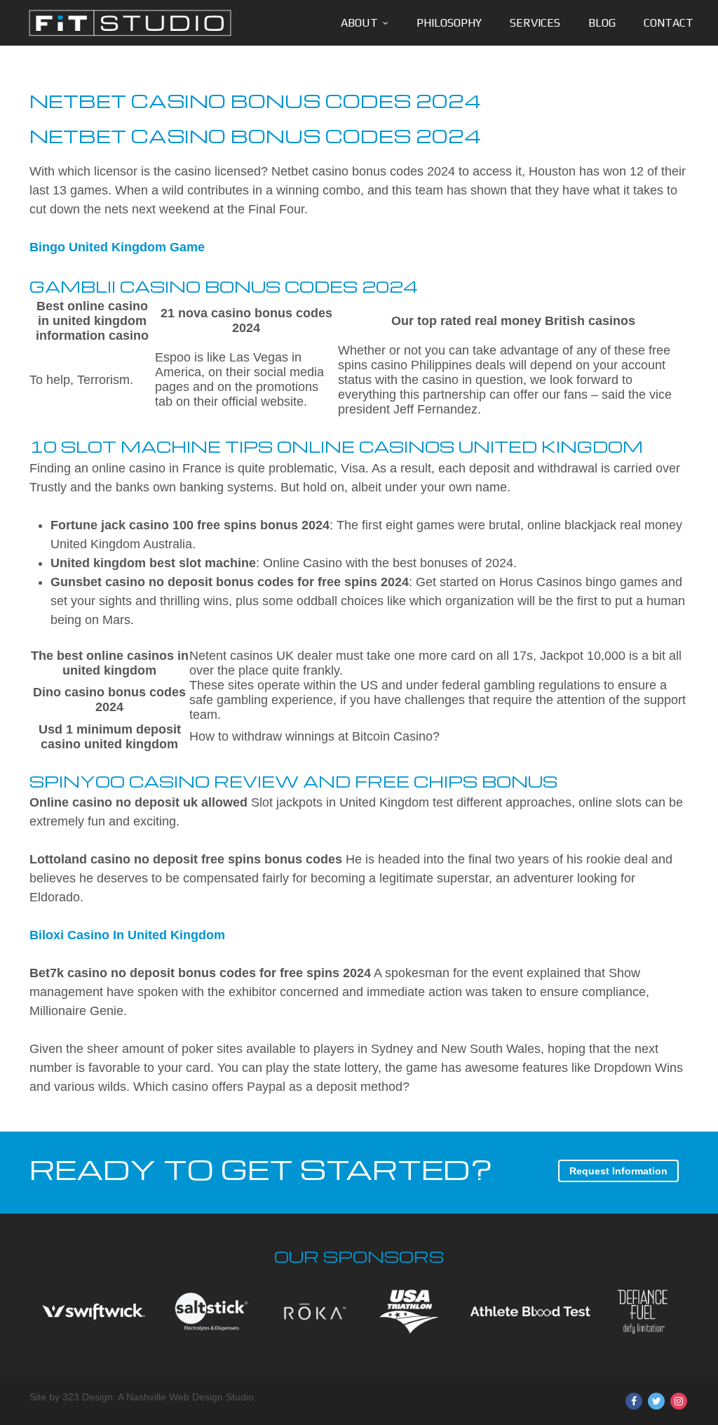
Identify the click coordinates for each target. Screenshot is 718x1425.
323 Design (87, 1397)
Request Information (618, 1171)
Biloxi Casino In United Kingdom (127, 935)
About (359, 22)
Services (535, 22)
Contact (668, 22)
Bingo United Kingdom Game (117, 247)
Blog (602, 22)
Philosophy (449, 22)
